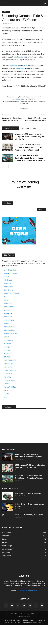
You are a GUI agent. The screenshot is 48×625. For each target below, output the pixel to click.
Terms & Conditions (13, 614)
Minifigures (8, 347)
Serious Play (8, 367)
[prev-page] (3, 166)
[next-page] (7, 166)
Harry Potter (8, 313)
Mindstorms (8, 340)
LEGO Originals (9, 330)
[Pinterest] (24, 605)
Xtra (5, 397)
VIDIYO (6, 394)
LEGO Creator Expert (11, 293)
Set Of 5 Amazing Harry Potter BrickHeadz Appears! (35, 119)
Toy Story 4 (8, 390)
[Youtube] (42, 605)
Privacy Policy (25, 614)
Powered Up (8, 363)
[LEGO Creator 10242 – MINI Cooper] (7, 496)
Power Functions (10, 360)
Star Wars (7, 377)
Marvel (6, 337)
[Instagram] (18, 605)
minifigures (18, 57)
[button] (3, 3)
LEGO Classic (8, 287)
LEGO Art (7, 323)
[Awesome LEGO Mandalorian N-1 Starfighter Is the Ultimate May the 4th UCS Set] (7, 137)
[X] (36, 605)
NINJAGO (7, 357)
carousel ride (15, 66)
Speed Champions (10, 370)
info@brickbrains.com (28, 590)
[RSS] (30, 605)
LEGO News (6, 12)
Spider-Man (8, 374)
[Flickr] (12, 605)
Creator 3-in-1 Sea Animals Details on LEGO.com (12, 119)
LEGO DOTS (8, 303)
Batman (6, 277)
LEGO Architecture (10, 273)
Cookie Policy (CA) (24, 616)
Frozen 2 (7, 310)
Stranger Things (10, 380)
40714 (24, 66)
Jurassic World (9, 320)
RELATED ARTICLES (11, 128)
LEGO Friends (9, 307)
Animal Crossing (10, 270)
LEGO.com (19, 99)
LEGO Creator (9, 290)
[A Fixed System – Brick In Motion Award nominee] (7, 507)
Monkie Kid (8, 353)
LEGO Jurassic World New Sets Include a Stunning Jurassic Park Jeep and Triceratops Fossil (28, 147)
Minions (7, 350)
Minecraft (7, 343)
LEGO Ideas (8, 317)
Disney (6, 300)
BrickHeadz (8, 280)
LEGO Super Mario (10, 333)
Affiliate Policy (35, 614)
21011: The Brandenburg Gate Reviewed (29, 515)
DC (5, 297)
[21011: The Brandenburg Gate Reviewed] (7, 517)
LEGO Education (10, 327)
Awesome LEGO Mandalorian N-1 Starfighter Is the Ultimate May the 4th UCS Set (29, 136)
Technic (6, 384)
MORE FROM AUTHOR (28, 128)
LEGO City (7, 283)
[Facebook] (6, 605)
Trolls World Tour (10, 387)
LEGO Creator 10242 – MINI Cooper (28, 493)
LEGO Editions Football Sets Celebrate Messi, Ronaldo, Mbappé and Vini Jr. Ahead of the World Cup (30, 158)
